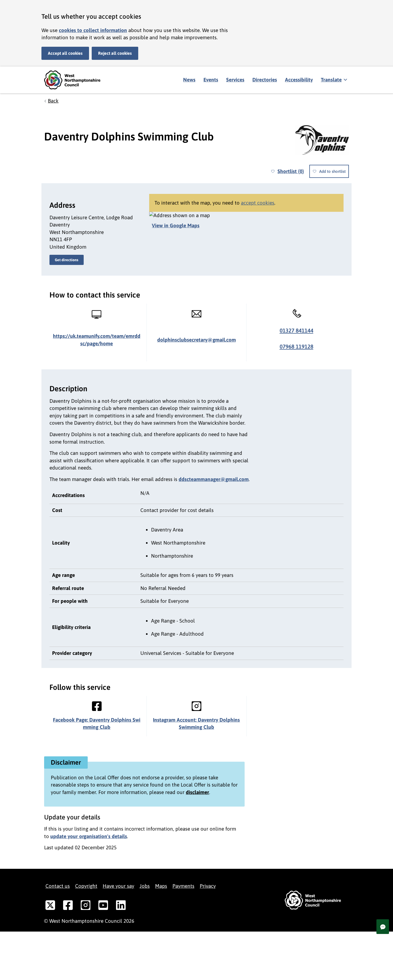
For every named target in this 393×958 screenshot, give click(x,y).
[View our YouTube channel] (103, 906)
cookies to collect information (93, 30)
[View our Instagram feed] (85, 906)
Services (235, 80)
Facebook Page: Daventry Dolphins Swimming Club (96, 723)
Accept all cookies (65, 53)
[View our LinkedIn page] (121, 906)
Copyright (86, 886)
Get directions (66, 260)
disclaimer (197, 792)
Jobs (145, 886)
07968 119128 (296, 346)
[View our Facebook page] (68, 906)
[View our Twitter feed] (50, 906)
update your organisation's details (88, 836)
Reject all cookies (115, 53)
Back (53, 101)
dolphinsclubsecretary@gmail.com (196, 340)
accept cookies (257, 203)
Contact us (57, 886)
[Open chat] (382, 926)
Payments (183, 886)
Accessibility (299, 80)
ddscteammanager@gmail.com (214, 479)
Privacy (208, 886)
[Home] (76, 80)
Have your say (118, 886)
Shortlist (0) (291, 171)
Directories (264, 80)
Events (210, 80)
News (189, 80)
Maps (161, 886)
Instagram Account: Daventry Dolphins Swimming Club (196, 723)
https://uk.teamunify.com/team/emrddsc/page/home (96, 339)
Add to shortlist (332, 171)
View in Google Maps (175, 225)
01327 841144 (296, 330)
